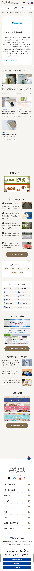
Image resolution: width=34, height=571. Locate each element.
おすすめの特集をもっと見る (17, 349)
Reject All (17, 563)
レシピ (7, 8)
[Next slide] (32, 8)
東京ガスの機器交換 (25, 544)
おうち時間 (8, 531)
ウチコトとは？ (9, 528)
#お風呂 (27, 269)
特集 (5, 512)
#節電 (21, 273)
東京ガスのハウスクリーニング (11, 544)
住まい (20, 86)
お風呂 (31, 8)
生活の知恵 (5, 109)
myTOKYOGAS (4, 542)
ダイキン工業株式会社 (9, 60)
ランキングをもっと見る (17, 255)
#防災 (6, 269)
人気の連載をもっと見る (17, 425)
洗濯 (23, 8)
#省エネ (19, 269)
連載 (5, 517)
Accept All (17, 567)
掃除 (15, 8)
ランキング (7, 506)
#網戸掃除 (14, 273)
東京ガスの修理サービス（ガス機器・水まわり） (20, 541)
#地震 (12, 269)
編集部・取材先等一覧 (11, 523)
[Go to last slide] (2, 8)
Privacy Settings (17, 560)
